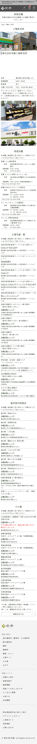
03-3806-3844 (15, 214)
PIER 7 (4, 273)
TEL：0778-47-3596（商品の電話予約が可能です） (17, 486)
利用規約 (6, 723)
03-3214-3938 (15, 199)
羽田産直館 (5, 261)
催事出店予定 (18, 614)
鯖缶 (5, 646)
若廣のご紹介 (8, 677)
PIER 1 (4, 247)
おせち (5, 665)
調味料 (5, 649)
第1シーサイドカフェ (9, 296)
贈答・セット (8, 653)
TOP (2, 24)
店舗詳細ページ (7, 310)
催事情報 (6, 685)
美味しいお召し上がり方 (13, 688)
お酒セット (7, 657)
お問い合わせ (8, 727)
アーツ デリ (21, 284)
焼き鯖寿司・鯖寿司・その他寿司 (16, 638)
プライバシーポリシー (12, 716)
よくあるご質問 (9, 692)
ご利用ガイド (8, 720)
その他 (5, 661)
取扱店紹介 (7, 681)
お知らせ (6, 696)
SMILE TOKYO (8, 284)
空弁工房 (12, 247)
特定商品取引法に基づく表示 (14, 712)
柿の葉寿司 (7, 642)
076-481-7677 (15, 184)
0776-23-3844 (15, 171)
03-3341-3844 (15, 227)
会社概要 (6, 700)
